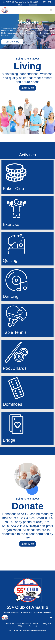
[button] (51, 10)
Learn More (27, 87)
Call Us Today (12, 42)
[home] (4, 10)
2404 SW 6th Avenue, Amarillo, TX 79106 (20, 2)
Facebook (33, 4)
